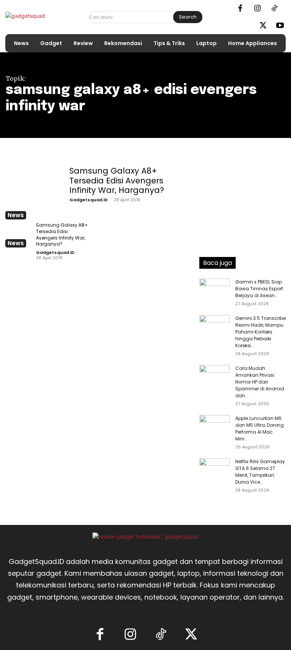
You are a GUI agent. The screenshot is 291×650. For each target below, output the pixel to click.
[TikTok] (274, 8)
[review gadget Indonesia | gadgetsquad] (145, 536)
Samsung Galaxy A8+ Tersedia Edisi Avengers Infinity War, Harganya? (116, 180)
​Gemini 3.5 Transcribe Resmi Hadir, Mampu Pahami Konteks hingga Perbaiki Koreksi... (260, 332)
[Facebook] (240, 8)
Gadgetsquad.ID (88, 200)
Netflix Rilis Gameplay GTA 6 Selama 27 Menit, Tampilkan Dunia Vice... (260, 471)
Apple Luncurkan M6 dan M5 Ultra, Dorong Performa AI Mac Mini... (259, 428)
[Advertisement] (242, 202)
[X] (263, 25)
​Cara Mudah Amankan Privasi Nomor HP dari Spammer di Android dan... (259, 382)
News (16, 215)
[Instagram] (257, 8)
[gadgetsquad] (36, 17)
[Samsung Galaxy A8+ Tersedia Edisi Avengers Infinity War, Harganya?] (32, 191)
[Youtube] (280, 25)
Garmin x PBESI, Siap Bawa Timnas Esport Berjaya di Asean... (259, 289)
